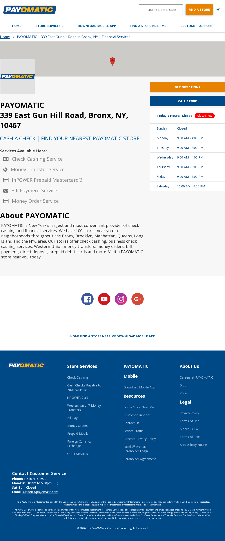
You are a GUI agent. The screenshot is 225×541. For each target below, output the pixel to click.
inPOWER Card (77, 397)
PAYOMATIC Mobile (136, 371)
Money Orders (77, 426)
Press (184, 393)
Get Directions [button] (187, 87)
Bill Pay (72, 418)
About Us (189, 366)
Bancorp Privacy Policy (139, 439)
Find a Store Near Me (148, 26)
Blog (183, 385)
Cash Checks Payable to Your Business (84, 387)
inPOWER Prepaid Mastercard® (47, 179)
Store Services (48, 26)
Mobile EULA (189, 429)
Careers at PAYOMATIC (196, 377)
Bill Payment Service (34, 190)
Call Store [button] (187, 101)
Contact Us (131, 423)
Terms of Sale (190, 437)
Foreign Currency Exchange (79, 443)
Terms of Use (189, 421)
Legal (185, 402)
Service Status (133, 431)
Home (16, 26)
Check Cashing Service (37, 158)
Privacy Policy (189, 413)
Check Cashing (77, 377)
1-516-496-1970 (35, 479)
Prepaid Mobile (78, 433)
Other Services (77, 454)
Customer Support (196, 26)
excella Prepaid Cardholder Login (135, 449)
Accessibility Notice (193, 445)
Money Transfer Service (38, 169)
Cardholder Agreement (139, 459)
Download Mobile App (97, 26)
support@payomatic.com (40, 492)
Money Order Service (35, 201)
